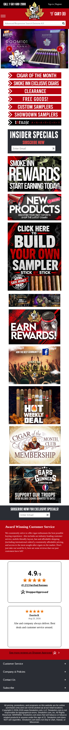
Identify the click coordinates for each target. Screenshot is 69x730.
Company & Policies (14, 671)
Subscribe (8, 687)
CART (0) (60, 14)
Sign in (51, 4)
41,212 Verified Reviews (34, 585)
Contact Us (9, 679)
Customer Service (13, 663)
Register (58, 4)
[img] (34, 580)
